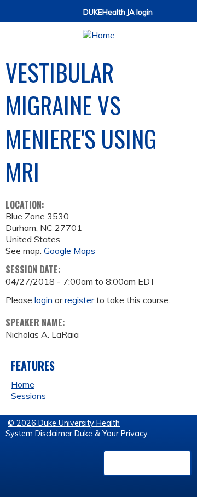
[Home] (98, 31)
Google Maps (69, 250)
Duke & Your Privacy (111, 433)
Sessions (28, 395)
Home (22, 384)
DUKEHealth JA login (118, 12)
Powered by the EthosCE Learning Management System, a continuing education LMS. (147, 463)
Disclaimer (53, 433)
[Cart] (165, 17)
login (43, 299)
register (79, 299)
